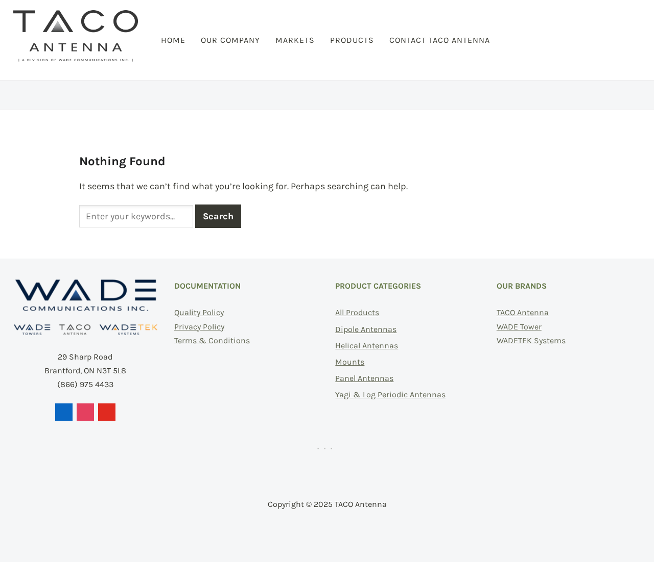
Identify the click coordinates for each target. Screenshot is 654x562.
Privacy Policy (199, 326)
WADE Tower (519, 326)
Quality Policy (199, 312)
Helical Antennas (366, 345)
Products (352, 40)
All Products (357, 312)
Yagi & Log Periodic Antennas (390, 394)
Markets (295, 40)
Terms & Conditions (212, 340)
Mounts (349, 362)
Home (173, 40)
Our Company (230, 40)
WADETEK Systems (531, 340)
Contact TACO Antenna (439, 40)
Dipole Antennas (365, 329)
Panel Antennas (364, 378)
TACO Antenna (523, 312)
